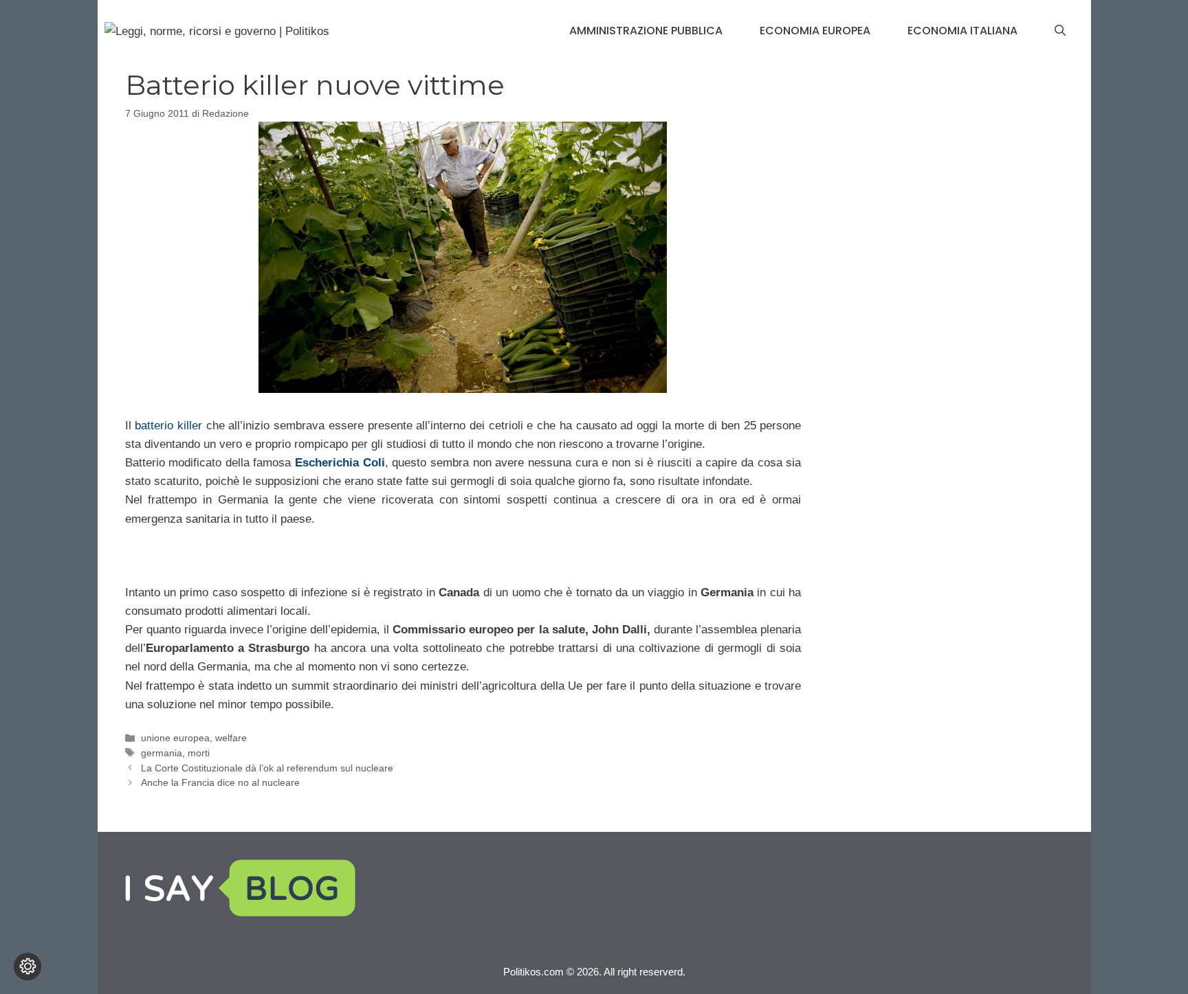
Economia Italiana (963, 30)
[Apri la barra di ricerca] (1060, 31)
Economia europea (815, 30)
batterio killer (166, 425)
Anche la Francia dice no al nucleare (220, 782)
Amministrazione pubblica (646, 30)
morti (199, 752)
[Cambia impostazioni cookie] (27, 966)
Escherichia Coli (340, 462)
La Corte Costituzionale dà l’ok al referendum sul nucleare (267, 768)
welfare (231, 737)
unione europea (175, 737)
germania (161, 752)
